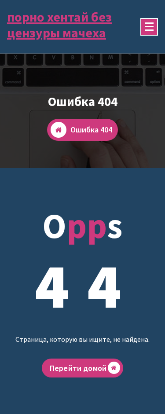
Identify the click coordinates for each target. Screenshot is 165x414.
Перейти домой (78, 368)
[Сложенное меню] (149, 27)
